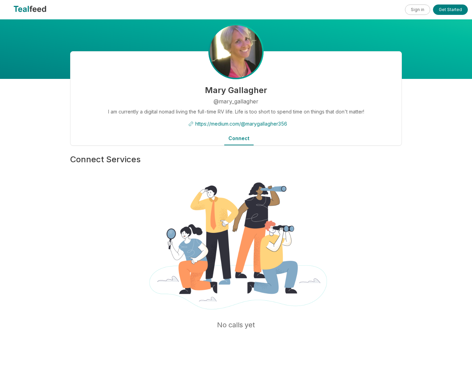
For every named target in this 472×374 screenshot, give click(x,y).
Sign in (417, 9)
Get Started (450, 9)
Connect (238, 138)
